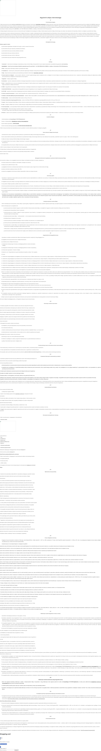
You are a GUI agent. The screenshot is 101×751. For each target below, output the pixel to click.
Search (16, 750)
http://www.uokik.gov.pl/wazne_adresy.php (8, 700)
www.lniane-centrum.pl (20, 393)
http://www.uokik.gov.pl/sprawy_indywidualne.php (35, 698)
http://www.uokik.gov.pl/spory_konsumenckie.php (17, 698)
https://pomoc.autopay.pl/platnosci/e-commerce (9, 454)
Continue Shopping (3, 744)
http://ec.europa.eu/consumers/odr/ (88, 730)
